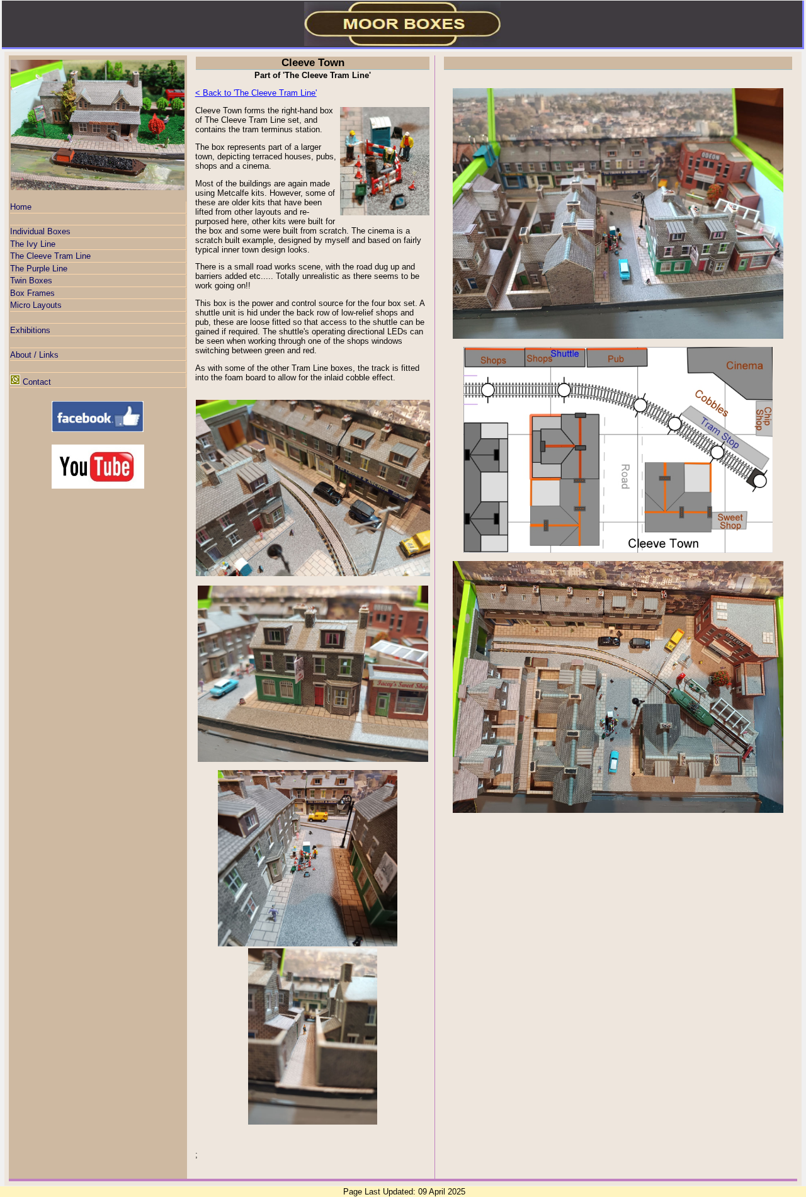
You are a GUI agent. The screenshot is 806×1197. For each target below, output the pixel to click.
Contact (37, 382)
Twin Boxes (31, 280)
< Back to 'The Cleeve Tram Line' (256, 93)
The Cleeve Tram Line (50, 256)
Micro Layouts (36, 305)
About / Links (34, 355)
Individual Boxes (40, 231)
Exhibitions (30, 330)
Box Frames (32, 293)
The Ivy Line (32, 244)
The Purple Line (38, 268)
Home (20, 207)
